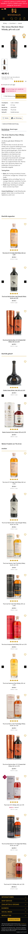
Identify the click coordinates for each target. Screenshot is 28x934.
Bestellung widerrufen (14, 919)
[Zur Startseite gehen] (14, 12)
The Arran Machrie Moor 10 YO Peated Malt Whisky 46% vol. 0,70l (14, 340)
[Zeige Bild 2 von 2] (15, 57)
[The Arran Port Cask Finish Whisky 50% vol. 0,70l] (14, 586)
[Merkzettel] (16, 18)
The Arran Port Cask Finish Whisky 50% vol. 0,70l (14, 604)
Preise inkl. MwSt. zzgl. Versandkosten (11, 77)
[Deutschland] (2, 9)
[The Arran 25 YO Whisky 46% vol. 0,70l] (14, 867)
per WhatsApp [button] (18, 118)
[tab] (5, 129)
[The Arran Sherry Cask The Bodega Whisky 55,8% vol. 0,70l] (14, 706)
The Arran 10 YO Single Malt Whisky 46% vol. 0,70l (14, 253)
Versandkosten (23, 923)
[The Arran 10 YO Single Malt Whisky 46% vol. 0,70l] (14, 235)
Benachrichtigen (20, 96)
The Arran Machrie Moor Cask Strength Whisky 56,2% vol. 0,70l (14, 297)
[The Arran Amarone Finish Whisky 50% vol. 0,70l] (14, 627)
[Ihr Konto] (20, 18)
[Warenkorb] (24, 18)
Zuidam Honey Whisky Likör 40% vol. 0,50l (14, 390)
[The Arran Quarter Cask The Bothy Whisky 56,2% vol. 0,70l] (14, 546)
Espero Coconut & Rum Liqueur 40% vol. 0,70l (14, 432)
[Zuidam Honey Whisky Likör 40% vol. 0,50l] (14, 373)
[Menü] (4, 18)
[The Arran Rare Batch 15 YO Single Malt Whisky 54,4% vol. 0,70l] (14, 826)
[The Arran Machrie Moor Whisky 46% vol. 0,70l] (13, 46)
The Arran (13, 110)
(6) (20, 82)
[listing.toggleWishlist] (25, 224)
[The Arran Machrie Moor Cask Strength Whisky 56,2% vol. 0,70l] (14, 279)
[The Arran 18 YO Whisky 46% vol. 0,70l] (14, 787)
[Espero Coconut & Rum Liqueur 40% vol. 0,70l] (14, 414)
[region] (14, 52)
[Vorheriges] (3, 46)
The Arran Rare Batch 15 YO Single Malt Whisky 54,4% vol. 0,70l (14, 844)
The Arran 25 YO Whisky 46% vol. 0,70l (14, 884)
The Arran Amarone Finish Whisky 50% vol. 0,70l (14, 644)
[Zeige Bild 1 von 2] (12, 57)
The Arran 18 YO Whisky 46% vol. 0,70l (14, 805)
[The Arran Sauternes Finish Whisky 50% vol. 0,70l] (14, 665)
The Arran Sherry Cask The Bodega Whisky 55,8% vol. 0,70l (14, 724)
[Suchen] (12, 18)
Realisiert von (19, 932)
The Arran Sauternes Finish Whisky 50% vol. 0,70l (14, 684)
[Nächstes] (25, 46)
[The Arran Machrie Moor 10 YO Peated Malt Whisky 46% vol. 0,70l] (14, 322)
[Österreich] (5, 9)
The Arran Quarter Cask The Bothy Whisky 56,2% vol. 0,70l (14, 564)
